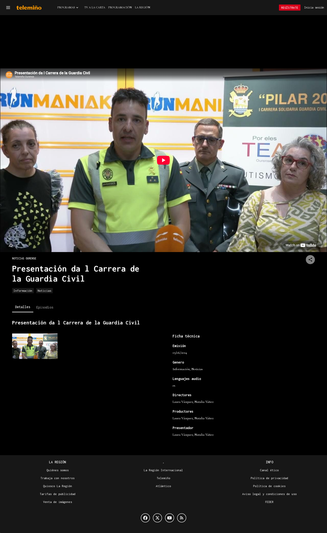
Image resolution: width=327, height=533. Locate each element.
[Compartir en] (310, 259)
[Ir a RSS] (181, 517)
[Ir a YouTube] (169, 517)
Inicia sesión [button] (314, 7)
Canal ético (269, 470)
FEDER (269, 502)
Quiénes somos (58, 470)
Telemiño (163, 478)
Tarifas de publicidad (58, 494)
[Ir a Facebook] (145, 517)
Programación (120, 7)
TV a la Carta (94, 7)
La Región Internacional (163, 470)
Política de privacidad (269, 478)
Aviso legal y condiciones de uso (269, 494)
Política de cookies (269, 486)
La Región (142, 7)
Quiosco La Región (57, 486)
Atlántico (163, 486)
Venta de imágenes (57, 502)
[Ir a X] (157, 517)
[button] (8, 7)
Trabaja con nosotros (57, 478)
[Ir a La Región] (33, 8)
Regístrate (289, 7)
